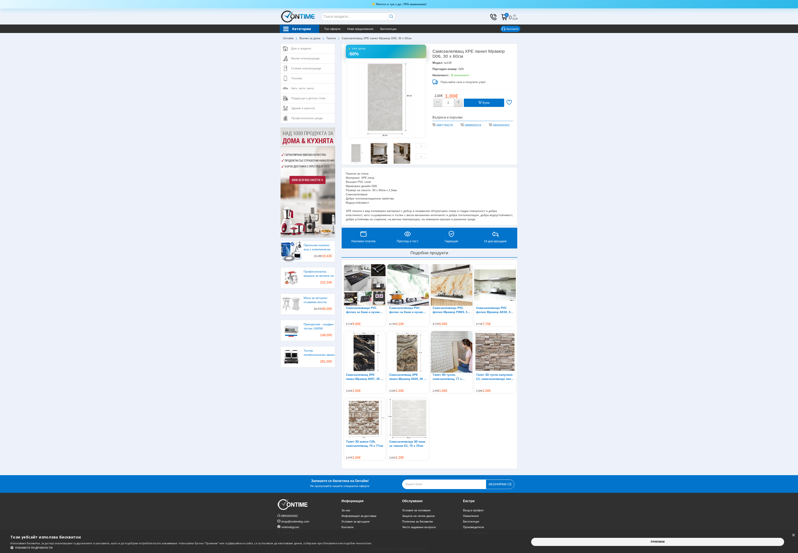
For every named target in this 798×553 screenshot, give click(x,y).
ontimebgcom (290, 527)
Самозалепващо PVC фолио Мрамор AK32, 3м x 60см (494, 310)
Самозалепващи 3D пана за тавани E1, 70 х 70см (407, 443)
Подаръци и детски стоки (308, 98)
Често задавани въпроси (419, 527)
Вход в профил (473, 510)
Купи (485, 102)
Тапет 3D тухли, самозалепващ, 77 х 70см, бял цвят (447, 377)
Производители (473, 527)
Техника (296, 78)
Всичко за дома (309, 38)
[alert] (399, 542)
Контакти (512, 29)
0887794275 (444, 125)
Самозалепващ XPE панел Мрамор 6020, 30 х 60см (407, 377)
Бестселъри (388, 29)
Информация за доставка (358, 516)
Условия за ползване (416, 510)
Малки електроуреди (305, 58)
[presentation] (421, 145)
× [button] (793, 535)
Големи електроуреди (306, 68)
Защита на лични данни (418, 516)
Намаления (471, 516)
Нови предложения (360, 29)
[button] (191, 548)
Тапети (331, 38)
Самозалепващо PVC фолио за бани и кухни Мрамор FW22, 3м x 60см (364, 310)
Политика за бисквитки (417, 521)
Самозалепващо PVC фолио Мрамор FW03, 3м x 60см (451, 310)
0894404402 (501, 125)
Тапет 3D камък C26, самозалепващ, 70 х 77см (364, 443)
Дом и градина (301, 48)
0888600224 (473, 125)
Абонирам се (500, 484)
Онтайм (288, 38)
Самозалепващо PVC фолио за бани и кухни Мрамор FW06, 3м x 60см (407, 310)
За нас (345, 510)
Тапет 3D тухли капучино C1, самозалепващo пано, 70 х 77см (495, 377)
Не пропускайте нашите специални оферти (339, 483)
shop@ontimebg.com (295, 521)
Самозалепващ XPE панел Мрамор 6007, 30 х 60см (364, 377)
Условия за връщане (355, 521)
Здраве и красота (303, 108)
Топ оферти (332, 29)
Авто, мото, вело (302, 88)
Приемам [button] (658, 541)
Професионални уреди (307, 118)
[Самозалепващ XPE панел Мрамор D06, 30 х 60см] (386, 98)
